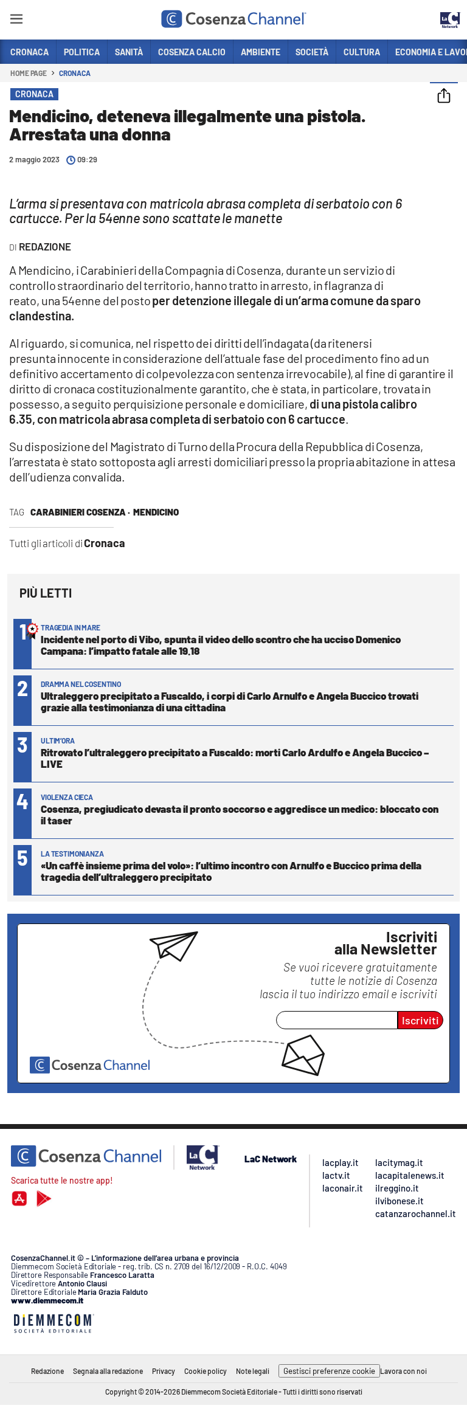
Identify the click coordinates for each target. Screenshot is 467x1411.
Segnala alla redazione (108, 1371)
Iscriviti (420, 1020)
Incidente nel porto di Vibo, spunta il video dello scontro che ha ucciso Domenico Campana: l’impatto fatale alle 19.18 (221, 645)
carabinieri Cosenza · (80, 511)
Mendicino (156, 511)
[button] (444, 96)
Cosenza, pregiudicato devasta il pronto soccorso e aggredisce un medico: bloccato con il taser (239, 814)
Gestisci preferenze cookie (329, 1371)
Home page (28, 73)
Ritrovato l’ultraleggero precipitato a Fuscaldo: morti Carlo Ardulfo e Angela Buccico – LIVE (235, 758)
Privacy (163, 1371)
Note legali (252, 1371)
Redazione (47, 1371)
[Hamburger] (16, 21)
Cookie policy (205, 1371)
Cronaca (74, 73)
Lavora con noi (403, 1371)
